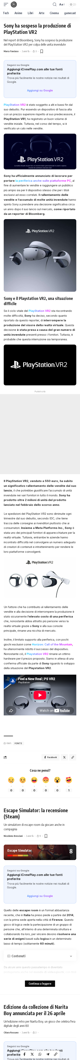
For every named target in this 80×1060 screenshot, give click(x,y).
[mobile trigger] (7, 4)
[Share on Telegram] (48, 1054)
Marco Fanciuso (11, 51)
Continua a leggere (40, 983)
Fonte (18, 743)
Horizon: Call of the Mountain (51, 644)
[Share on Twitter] (32, 1054)
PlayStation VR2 (15, 104)
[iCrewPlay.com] (13, 4)
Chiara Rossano (11, 1032)
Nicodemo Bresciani (13, 836)
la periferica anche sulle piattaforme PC (43, 180)
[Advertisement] (40, 434)
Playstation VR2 (37, 654)
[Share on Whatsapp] (40, 1054)
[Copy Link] (56, 1054)
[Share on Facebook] (24, 1054)
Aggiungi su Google (40, 90)
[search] (54, 4)
